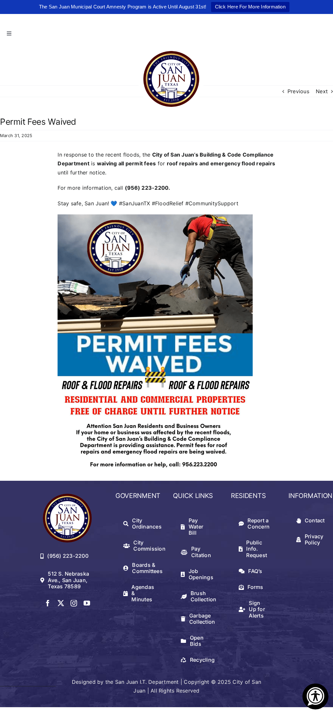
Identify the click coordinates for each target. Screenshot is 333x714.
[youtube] (87, 603)
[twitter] (61, 603)
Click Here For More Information (250, 6)
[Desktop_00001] (155, 217)
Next (322, 91)
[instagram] (74, 603)
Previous (298, 91)
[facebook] (48, 603)
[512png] (67, 496)
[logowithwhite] (171, 49)
